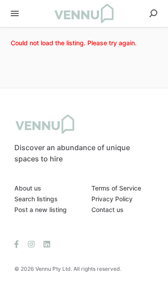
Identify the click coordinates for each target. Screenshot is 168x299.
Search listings (36, 199)
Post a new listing (40, 209)
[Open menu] (15, 13)
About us (27, 188)
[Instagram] (31, 244)
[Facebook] (18, 244)
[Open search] (153, 13)
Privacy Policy (112, 199)
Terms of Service (116, 188)
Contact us (107, 209)
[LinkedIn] (44, 244)
